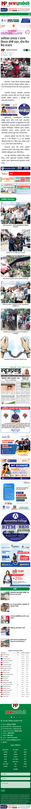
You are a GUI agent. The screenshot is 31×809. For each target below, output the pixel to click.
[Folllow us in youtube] (14, 717)
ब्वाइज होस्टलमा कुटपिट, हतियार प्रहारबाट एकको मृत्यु (15, 279)
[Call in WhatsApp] (17, 717)
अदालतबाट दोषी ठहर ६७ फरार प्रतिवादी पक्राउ (15, 359)
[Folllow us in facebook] (11, 717)
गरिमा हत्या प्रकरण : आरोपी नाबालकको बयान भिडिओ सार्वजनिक (15, 226)
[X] (27, 50)
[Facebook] (24, 50)
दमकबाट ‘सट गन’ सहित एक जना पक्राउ (15, 253)
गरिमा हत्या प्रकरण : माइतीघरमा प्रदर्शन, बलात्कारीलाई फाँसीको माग (15, 305)
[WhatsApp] (29, 50)
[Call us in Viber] (19, 717)
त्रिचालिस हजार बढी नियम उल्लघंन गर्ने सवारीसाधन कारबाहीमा (15, 333)
